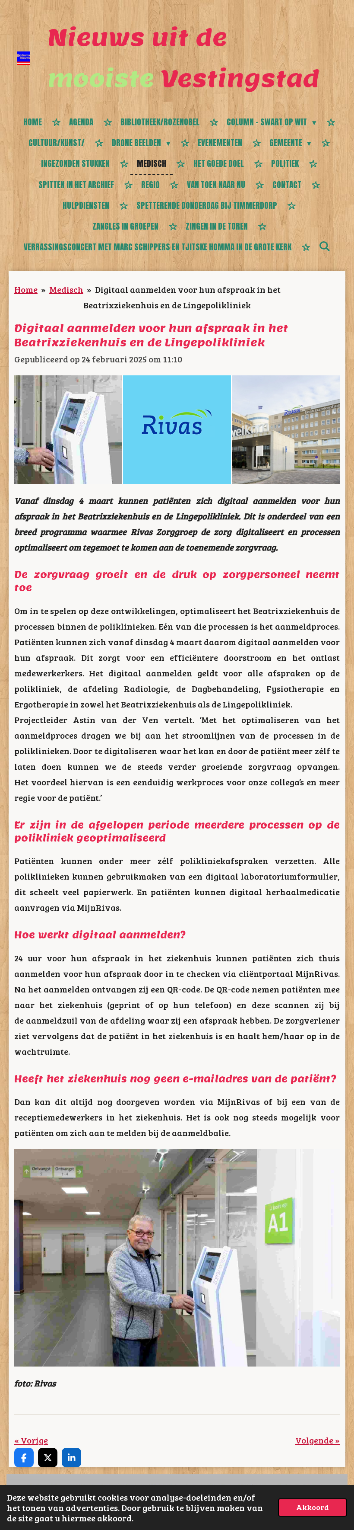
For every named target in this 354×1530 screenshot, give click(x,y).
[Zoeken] (324, 246)
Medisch (66, 289)
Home (26, 289)
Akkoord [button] (312, 1507)
